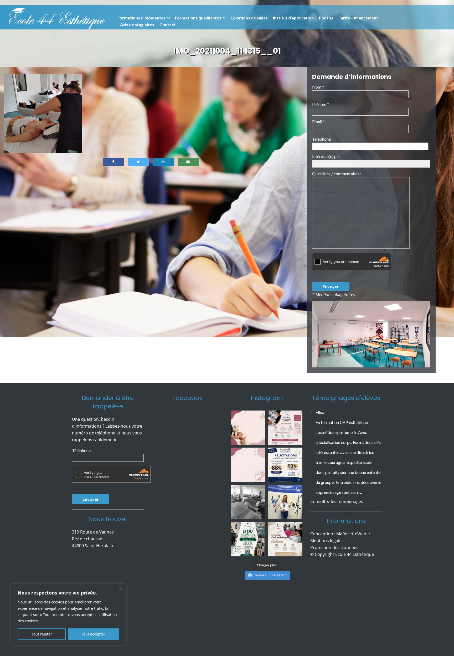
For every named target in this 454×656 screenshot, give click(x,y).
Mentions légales (327, 551)
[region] (68, 614)
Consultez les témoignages (336, 511)
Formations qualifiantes (198, 17)
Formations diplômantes (141, 17)
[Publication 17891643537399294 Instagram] (248, 465)
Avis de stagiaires (137, 24)
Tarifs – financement (358, 17)
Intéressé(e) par (326, 156)
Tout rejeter (41, 634)
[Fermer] (120, 588)
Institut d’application (293, 17)
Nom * (318, 86)
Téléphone (321, 138)
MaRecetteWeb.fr (353, 544)
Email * (318, 121)
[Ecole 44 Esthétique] (57, 17)
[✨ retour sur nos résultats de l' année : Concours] (285, 502)
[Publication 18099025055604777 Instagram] (248, 428)
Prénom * (320, 104)
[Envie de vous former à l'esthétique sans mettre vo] (285, 428)
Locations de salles (249, 17)
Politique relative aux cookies (66, 620)
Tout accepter (93, 634)
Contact (167, 24)
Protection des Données (334, 557)
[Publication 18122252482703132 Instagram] (248, 502)
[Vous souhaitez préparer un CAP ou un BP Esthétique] (248, 539)
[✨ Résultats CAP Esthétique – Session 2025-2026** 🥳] (285, 465)
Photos (326, 17)
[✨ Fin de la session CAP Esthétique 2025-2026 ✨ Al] (285, 539)
